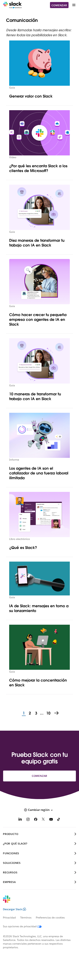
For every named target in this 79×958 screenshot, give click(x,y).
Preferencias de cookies (50, 917)
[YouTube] (51, 820)
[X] (43, 820)
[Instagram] (28, 820)
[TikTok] (58, 820)
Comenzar (59, 5)
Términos (25, 917)
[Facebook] (35, 820)
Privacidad (9, 917)
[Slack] (12, 5)
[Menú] (73, 5)
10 (47, 713)
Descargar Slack (12, 909)
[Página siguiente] (57, 713)
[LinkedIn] (20, 820)
